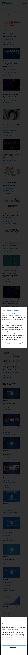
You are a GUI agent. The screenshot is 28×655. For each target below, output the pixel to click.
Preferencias (13, 647)
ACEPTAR (19, 343)
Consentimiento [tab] (5, 619)
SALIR (8, 343)
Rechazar (14, 643)
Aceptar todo (14, 651)
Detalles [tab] (13, 619)
